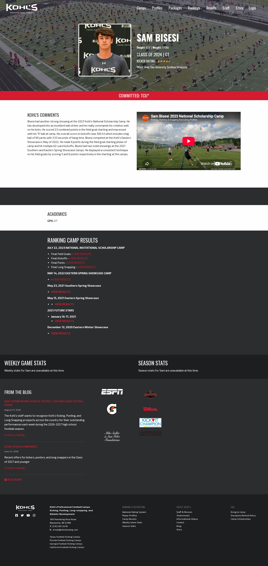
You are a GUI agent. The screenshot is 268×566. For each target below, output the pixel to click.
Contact (180, 522)
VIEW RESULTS (82, 254)
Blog (178, 526)
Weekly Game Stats (132, 522)
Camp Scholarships (241, 519)
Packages (175, 8)
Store (239, 8)
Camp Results (129, 519)
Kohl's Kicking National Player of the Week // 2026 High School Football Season (43, 403)
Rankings (194, 8)
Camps (141, 8)
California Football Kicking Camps (67, 547)
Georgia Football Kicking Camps (66, 543)
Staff (226, 8)
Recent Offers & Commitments (20, 446)
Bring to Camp (238, 512)
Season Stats (129, 526)
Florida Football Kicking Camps (65, 540)
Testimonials (183, 515)
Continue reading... (15, 435)
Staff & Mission (184, 512)
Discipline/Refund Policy (243, 515)
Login (252, 8)
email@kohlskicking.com (65, 529)
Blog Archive (14, 479)
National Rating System (134, 512)
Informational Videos (187, 519)
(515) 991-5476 (60, 526)
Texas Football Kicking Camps (65, 536)
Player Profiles (129, 515)
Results (211, 8)
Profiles (157, 8)
